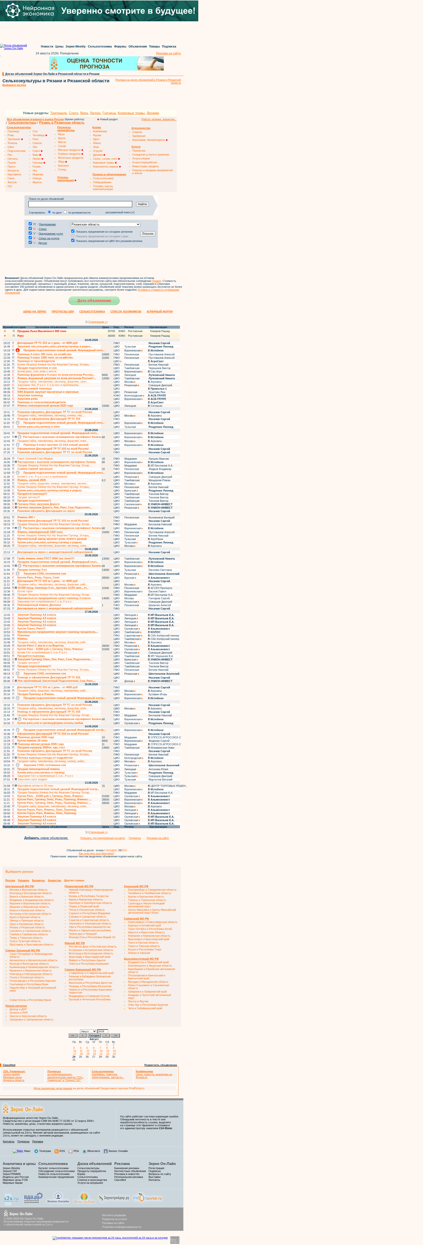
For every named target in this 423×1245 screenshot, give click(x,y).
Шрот (96, 139)
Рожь (11, 135)
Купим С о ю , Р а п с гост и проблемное (42, 476)
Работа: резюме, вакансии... (158, 119)
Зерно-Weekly (76, 46)
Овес (11, 146)
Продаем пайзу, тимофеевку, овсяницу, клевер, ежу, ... (51, 415)
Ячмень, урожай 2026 (31, 480)
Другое (42, 242)
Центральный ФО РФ (19, 886)
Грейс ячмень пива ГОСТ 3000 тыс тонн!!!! (45, 558)
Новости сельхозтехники (54, 1174)
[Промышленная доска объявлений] (33, 1203)
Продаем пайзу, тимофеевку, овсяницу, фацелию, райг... (52, 584)
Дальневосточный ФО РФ (141, 958)
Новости (47, 46)
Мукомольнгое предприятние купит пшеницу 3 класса (54, 598)
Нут (10, 186)
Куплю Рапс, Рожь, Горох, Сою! (38, 577)
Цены (59, 46)
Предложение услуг (51, 233)
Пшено (12, 162)
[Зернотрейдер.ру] (114, 1202)
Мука (61, 134)
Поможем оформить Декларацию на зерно (46, 510)
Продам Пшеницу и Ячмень (35, 694)
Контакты (8, 1141)
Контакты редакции (114, 1215)
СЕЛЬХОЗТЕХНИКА (92, 311)
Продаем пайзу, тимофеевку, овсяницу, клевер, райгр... (51, 761)
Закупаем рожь (27, 398)
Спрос (43, 228)
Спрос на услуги (49, 238)
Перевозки (138, 150)
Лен (35, 146)
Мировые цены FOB (15, 1179)
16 (115, 1050)
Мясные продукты (69, 149)
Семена (137, 132)
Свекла (37, 143)
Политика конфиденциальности (121, 1226)
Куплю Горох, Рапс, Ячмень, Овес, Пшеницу (46, 809)
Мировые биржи (13, 1182)
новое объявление (46, 838)
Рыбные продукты (69, 153)
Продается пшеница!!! (32, 493)
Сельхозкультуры (22, 122)
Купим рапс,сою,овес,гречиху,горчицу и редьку (49, 490)
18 (82, 1053)
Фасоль (12, 182)
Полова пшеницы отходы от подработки (45, 757)
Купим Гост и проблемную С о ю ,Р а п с (42, 652)
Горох (11, 178)
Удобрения (138, 135)
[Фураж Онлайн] (84, 1202)
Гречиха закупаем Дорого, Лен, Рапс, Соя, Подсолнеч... (54, 507)
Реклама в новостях (127, 1174)
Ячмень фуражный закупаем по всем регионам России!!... (56, 378)
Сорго (73, 113)
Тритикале (58, 113)
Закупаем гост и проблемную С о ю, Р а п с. (44, 601)
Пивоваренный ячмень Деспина (39, 604)
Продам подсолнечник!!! (34, 500)
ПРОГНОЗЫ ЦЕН (63, 311)
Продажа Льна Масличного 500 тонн (41, 331)
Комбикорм (100, 131)
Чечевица (39, 135)
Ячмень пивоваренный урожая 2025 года (45, 405)
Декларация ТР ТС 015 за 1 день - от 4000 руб (47, 342)
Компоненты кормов (106, 166)
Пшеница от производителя (36, 360)
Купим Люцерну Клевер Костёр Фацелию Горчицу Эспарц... (54, 364)
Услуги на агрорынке (90, 1182)
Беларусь (38, 880)
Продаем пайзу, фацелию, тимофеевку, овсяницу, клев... (52, 806)
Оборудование (102, 182)
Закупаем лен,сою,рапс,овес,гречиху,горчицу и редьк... (54, 346)
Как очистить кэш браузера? (96, 853)
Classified (9, 1065)
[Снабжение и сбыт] (12, 1204)
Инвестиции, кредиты (145, 166)
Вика (84, 113)
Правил (156, 280)
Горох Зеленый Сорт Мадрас (35, 458)
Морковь (38, 174)
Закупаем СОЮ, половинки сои (44, 573)
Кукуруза (13, 170)
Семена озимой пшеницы (34, 388)
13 (95, 1050)
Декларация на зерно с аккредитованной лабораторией (55, 552)
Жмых (97, 143)
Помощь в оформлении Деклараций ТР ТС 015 (48, 418)
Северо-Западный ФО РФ (22, 950)
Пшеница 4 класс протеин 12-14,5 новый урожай (56, 444)
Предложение (47, 224)
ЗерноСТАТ (10, 1171)
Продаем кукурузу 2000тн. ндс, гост (41, 747)
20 (95, 1053)
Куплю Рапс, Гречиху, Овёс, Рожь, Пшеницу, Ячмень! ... (54, 799)
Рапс (36, 139)
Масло (62, 142)
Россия (10, 880)
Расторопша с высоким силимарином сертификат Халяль (61, 436)
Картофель (14, 174)
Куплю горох (25, 591)
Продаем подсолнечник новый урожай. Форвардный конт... (64, 350)
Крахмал (63, 165)
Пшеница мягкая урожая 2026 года (40, 743)
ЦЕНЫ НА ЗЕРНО (34, 311)
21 (102, 1053)
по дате (57, 212)
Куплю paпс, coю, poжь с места (36, 371)
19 (88, 1053)
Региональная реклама (128, 1176)
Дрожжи (153, 113)
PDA (76, 1150)
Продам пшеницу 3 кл (32, 569)
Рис (10, 154)
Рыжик (37, 166)
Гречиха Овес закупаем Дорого (38, 504)
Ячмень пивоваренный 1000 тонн (40, 531)
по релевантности (79, 212)
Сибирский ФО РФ (136, 918)
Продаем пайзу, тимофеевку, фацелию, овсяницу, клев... (52, 545)
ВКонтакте (93, 1150)
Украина (23, 880)
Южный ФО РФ (75, 943)
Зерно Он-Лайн (162, 1163)
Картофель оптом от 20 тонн (35, 785)
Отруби (97, 150)
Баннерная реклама (126, 1168)
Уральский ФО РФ (136, 886)
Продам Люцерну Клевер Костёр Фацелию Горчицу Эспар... (54, 465)
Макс (27, 1150)
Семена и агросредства (92, 1179)
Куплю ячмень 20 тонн (32, 740)
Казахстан (54, 880)
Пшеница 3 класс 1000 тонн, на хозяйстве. (45, 357)
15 (108, 1050)
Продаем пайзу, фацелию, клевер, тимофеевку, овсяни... (52, 483)
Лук (35, 170)
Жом (96, 146)
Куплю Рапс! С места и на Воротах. (40, 645)
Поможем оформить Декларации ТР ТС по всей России (54, 411)
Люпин (95, 113)
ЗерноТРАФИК (12, 1174)
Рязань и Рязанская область (61, 122)
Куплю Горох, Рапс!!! (31, 628)
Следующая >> (98, 321)
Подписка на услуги (114, 1219)
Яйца (61, 161)
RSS (62, 1150)
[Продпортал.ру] (147, 1202)
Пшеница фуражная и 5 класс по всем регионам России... (56, 374)
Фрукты (37, 182)
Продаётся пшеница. (31, 655)
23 (115, 1053)
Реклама (37, 1141)
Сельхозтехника (100, 46)
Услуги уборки (141, 158)
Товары (154, 46)
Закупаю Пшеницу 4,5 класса (36, 614)
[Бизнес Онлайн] (58, 1202)
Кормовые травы (131, 113)
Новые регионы (16, 1005)
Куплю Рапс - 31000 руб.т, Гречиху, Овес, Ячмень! (50, 648)
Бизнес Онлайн (118, 1150)
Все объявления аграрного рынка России (35, 119)
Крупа (61, 138)
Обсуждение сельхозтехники (56, 1171)
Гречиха (13, 158)
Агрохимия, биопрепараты (149, 139)
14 (102, 1050)
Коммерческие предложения (56, 1176)
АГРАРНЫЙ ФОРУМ (160, 311)
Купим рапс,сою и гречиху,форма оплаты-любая (50, 722)
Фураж (97, 135)
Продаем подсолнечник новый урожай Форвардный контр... (64, 697)
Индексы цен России (16, 1176)
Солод (62, 169)
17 (75, 1053)
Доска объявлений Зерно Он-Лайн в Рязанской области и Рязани (52, 74)
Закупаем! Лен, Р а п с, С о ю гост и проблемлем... (49, 384)
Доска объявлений (94, 1163)
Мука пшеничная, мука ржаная (53, 1088)
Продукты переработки (91, 1171)
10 (75, 1050)
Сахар (62, 145)
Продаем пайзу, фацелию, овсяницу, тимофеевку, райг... (52, 690)
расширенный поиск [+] (120, 212)
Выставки (155, 1176)
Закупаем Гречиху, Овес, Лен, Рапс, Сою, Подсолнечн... (54, 659)
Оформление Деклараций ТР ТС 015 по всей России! (53, 448)
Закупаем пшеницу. (30, 395)
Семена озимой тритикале (35, 468)
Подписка (169, 46)
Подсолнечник (16, 150)
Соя (35, 131)
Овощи (37, 178)
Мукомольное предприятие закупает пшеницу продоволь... (57, 631)
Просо (11, 166)
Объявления (138, 46)
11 (82, 1050)
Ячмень (12, 143)
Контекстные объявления (130, 1171)
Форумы (120, 46)
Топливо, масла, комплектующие (103, 188)
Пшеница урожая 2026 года (35, 737)
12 (88, 1050)
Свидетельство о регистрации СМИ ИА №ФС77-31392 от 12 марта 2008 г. (49, 1120)
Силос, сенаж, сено (105, 158)
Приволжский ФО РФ (79, 886)
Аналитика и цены (19, 1163)
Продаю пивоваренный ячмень (38, 768)
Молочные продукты (70, 157)
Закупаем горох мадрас (32, 779)
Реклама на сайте (168, 53)
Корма (81, 1174)
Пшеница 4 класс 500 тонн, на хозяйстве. (44, 354)
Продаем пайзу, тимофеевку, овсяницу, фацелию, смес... (53, 381)
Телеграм (45, 1150)
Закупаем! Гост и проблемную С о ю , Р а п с (45, 775)
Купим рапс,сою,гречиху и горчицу (41, 772)
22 (108, 1053)
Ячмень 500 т (26, 517)
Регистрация (156, 1168)
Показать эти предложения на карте (102, 838)
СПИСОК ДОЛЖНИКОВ (125, 311)
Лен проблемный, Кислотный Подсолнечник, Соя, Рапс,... (56, 680)
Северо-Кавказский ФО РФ (83, 969)
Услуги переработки (144, 162)
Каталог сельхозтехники (53, 1168)
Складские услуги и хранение (150, 154)
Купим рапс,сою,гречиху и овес (38, 426)
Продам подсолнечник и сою (37, 367)
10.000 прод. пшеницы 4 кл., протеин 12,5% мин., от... (53, 587)
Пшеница (13, 131)
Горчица (109, 113)
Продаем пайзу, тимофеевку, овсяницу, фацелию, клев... (52, 440)
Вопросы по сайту (160, 1174)
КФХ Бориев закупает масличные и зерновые (48, 391)
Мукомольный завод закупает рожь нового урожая (52, 538)
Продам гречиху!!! (28, 497)
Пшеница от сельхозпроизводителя (41, 402)
